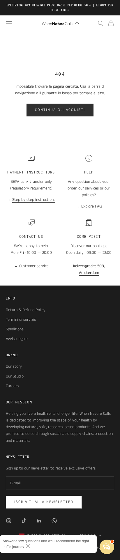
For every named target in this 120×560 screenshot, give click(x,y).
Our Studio (15, 376)
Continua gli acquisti (60, 110)
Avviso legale (17, 339)
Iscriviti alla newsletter (43, 502)
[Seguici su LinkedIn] (39, 521)
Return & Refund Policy (25, 310)
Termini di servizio (21, 319)
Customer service (34, 266)
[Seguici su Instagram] (9, 521)
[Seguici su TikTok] (24, 521)
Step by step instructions (33, 200)
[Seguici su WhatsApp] (54, 521)
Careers (12, 386)
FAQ (98, 206)
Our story (14, 366)
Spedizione (15, 329)
